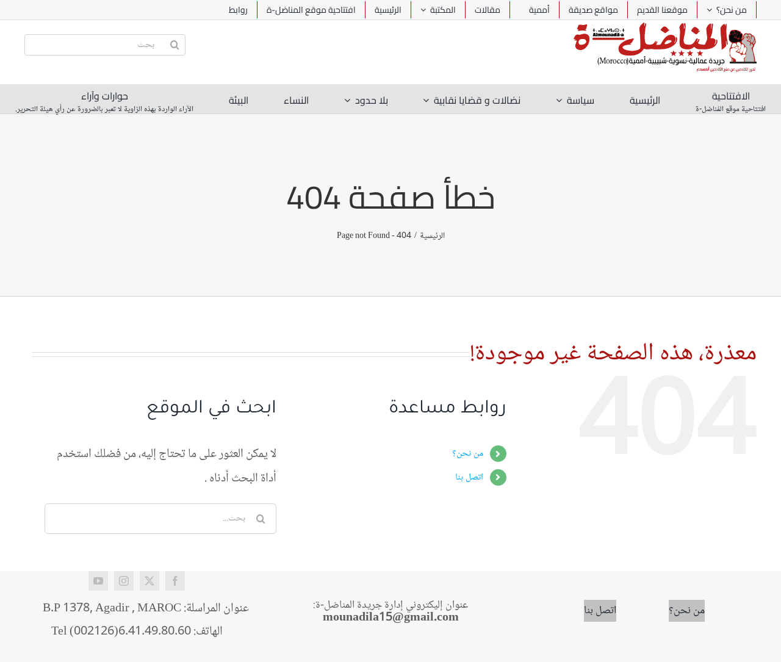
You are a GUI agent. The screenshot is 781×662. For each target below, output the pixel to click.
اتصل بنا (469, 477)
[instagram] (124, 581)
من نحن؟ (467, 453)
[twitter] (149, 581)
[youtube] (98, 581)
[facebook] (175, 581)
